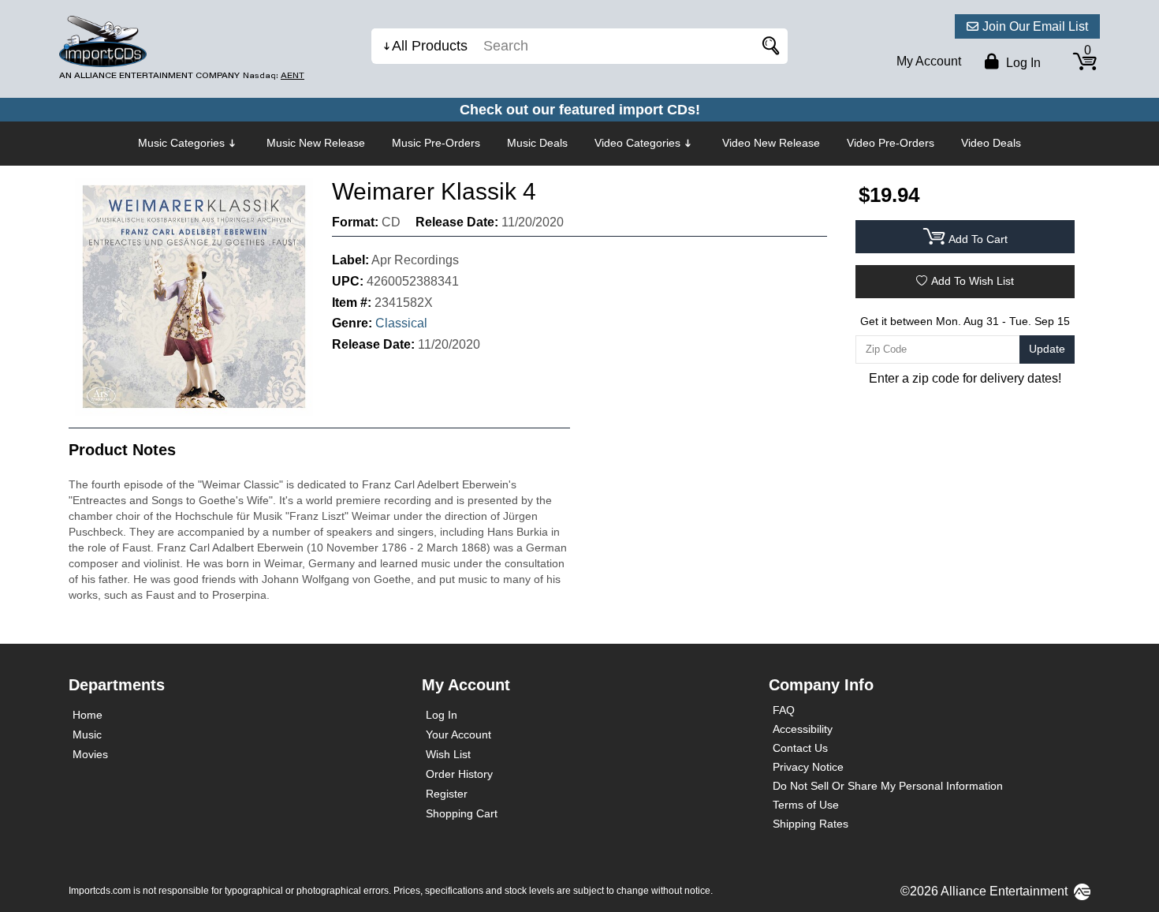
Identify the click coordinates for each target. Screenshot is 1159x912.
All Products (430, 46)
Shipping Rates (810, 823)
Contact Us (800, 748)
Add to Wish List (972, 281)
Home (87, 714)
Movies (90, 754)
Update (1047, 348)
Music (87, 734)
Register (447, 793)
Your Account (458, 734)
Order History (459, 774)
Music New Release (315, 142)
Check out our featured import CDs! (580, 110)
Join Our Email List (1035, 26)
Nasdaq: (273, 75)
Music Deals (537, 142)
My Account (928, 61)
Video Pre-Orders (890, 142)
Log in (1022, 62)
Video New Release (771, 142)
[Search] (768, 46)
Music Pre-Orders (436, 142)
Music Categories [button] (181, 142)
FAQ (784, 710)
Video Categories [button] (637, 142)
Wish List (448, 754)
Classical (401, 323)
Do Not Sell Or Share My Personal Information (888, 785)
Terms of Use (806, 804)
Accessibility (803, 729)
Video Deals (991, 142)
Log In (441, 714)
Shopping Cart (462, 813)
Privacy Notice (808, 767)
